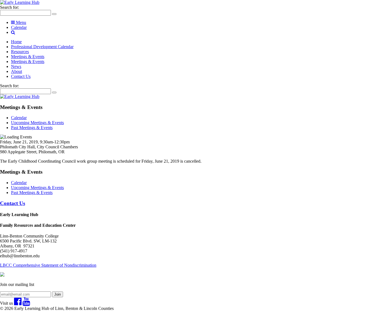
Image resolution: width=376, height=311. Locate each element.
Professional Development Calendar (42, 46)
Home (16, 41)
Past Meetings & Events (32, 127)
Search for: (9, 7)
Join (57, 294)
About (16, 71)
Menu (20, 22)
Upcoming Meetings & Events (37, 122)
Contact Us (21, 76)
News (16, 66)
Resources (20, 51)
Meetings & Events (27, 56)
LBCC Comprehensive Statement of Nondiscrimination (48, 265)
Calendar (19, 27)
